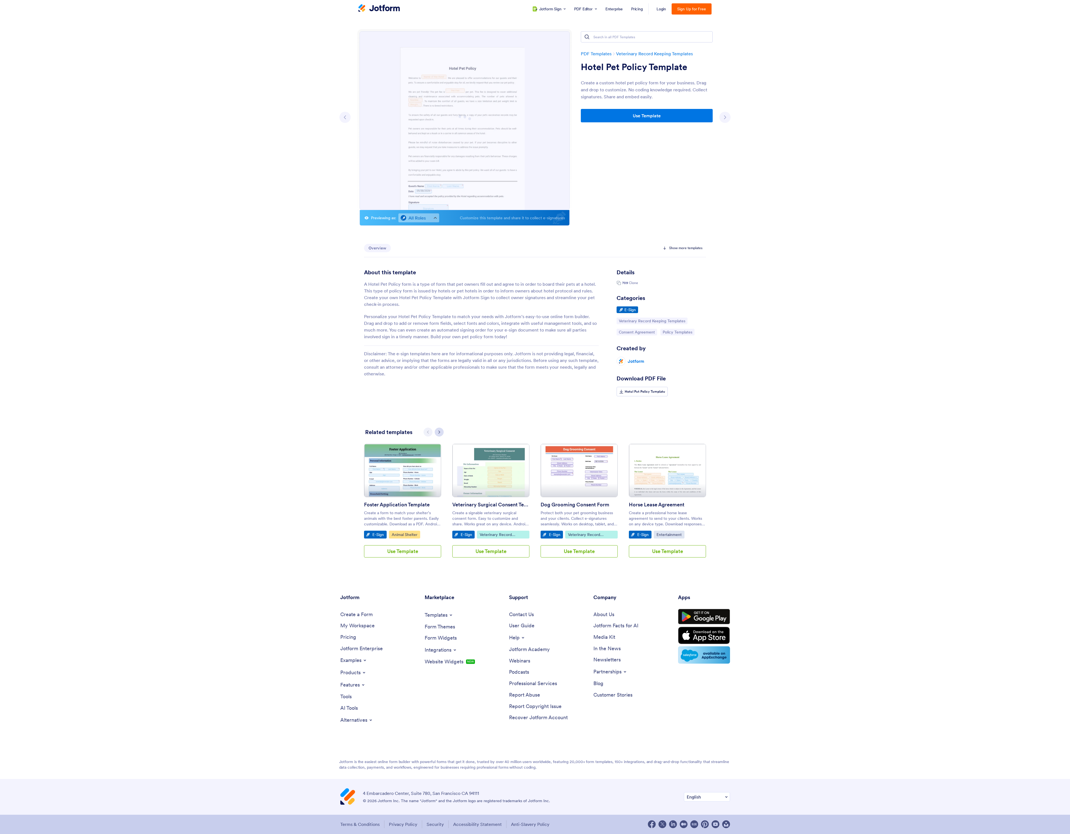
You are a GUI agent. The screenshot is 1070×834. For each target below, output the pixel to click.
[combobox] (418, 217)
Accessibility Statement (477, 824)
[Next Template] (725, 117)
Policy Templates (677, 332)
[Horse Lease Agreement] (667, 470)
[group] (402, 505)
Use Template (647, 115)
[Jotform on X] (662, 824)
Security (435, 824)
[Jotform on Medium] (684, 824)
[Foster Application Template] (402, 470)
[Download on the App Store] (704, 635)
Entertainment (670, 534)
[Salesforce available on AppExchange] (704, 655)
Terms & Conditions (360, 824)
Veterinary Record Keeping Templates (654, 53)
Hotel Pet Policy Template (634, 67)
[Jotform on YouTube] (715, 824)
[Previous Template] (345, 117)
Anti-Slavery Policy (530, 824)
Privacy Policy (403, 824)
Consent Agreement (637, 332)
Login (661, 8)
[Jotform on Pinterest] (705, 824)
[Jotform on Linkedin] (673, 824)
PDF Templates (596, 53)
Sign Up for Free (691, 8)
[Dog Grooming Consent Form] (579, 470)
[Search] (587, 36)
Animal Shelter (405, 534)
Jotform (636, 361)
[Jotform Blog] (694, 824)
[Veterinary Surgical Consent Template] (491, 470)
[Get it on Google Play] (704, 617)
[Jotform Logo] (379, 8)
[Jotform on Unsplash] (726, 824)
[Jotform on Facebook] (652, 824)
